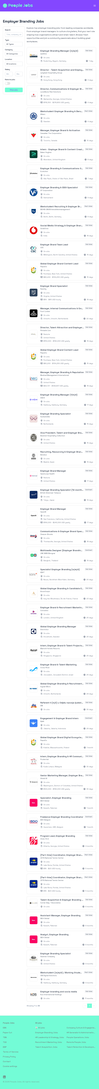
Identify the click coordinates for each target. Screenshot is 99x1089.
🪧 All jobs (40, 1027)
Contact (7, 1061)
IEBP (5, 1047)
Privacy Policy (9, 1056)
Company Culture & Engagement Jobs (81, 1027)
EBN (4, 1027)
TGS (5, 1042)
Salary (7, 69)
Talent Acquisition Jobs (46, 1047)
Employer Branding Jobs (46, 1032)
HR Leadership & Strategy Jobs (49, 1037)
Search (8, 30)
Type (7, 40)
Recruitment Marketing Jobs (48, 1042)
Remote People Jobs (76, 1042)
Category (9, 50)
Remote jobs (10, 79)
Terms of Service (10, 1052)
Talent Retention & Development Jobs (81, 1047)
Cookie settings (10, 1066)
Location (8, 59)
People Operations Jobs (78, 1037)
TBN (5, 1037)
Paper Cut (7, 1032)
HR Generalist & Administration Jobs (81, 1032)
